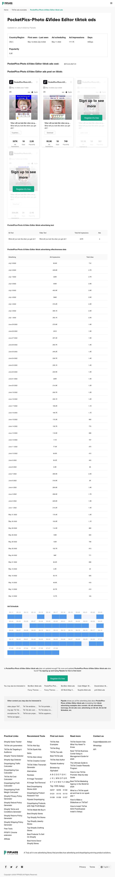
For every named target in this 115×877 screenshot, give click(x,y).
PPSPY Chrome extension (10, 833)
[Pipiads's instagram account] (22, 867)
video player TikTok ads (15, 706)
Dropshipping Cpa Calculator (11, 771)
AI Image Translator (35, 778)
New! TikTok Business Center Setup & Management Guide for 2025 (79, 755)
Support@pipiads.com (102, 741)
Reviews (30, 775)
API (94, 749)
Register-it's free (91, 117)
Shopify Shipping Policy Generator (13, 823)
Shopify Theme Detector (13, 756)
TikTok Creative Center (36, 760)
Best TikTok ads (56, 756)
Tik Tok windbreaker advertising (31, 706)
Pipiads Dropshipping (35, 799)
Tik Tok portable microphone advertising (46, 706)
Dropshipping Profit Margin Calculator (11, 790)
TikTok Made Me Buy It (36, 809)
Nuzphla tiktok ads (84, 690)
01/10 (65, 793)
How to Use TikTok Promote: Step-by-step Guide (79, 775)
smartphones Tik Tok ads (15, 713)
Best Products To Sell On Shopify (35, 835)
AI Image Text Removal (36, 782)
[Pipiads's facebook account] (6, 867)
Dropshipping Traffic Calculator (12, 764)
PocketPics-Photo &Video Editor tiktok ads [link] (46, 10)
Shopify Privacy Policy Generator (13, 797)
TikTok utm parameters (13, 745)
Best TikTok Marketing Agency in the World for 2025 (79, 784)
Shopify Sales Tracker (13, 741)
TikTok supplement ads (46, 713)
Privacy (82, 867)
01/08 (58, 797)
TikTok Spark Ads (34, 749)
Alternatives (31, 771)
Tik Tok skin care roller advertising (31, 710)
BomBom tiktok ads (34, 686)
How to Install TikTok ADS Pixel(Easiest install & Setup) (78, 809)
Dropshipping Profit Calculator (11, 784)
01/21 (52, 793)
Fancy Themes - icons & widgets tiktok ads (36, 690)
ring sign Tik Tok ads (14, 710)
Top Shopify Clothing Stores (35, 829)
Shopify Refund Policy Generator (13, 804)
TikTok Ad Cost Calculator (10, 777)
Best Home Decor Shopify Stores (34, 842)
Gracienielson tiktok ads (102, 686)
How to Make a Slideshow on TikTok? (79, 801)
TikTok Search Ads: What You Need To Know (78, 744)
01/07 (65, 797)
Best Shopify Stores (35, 813)
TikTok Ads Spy (33, 745)
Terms (92, 867)
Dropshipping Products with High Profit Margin (36, 804)
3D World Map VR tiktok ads (69, 690)
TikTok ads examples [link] (19, 10)
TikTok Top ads (56, 752)
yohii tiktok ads (99, 690)
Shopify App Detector (12, 759)
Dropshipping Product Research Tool (35, 794)
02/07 (52, 790)
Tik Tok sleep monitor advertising (46, 710)
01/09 (52, 797)
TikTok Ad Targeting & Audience (13, 750)
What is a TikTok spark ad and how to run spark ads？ (79, 793)
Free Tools (8, 828)
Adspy (29, 741)
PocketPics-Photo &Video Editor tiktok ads (52, 686)
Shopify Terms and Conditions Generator (12, 810)
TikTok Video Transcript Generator (36, 766)
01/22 (65, 790)
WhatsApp (97, 745)
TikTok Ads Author (57, 759)
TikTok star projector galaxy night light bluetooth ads (31, 713)
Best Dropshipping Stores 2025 (34, 787)
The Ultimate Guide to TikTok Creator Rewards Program (80, 765)
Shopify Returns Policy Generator (13, 817)
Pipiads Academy (57, 763)
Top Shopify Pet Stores (36, 817)
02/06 (58, 790)
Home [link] (6, 10)
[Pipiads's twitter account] (11, 867)
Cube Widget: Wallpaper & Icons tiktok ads (86, 686)
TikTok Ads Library (34, 757)
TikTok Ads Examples (54, 743)
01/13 (58, 793)
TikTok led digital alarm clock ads (15, 717)
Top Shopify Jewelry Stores (35, 822)
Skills (29, 753)
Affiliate (7, 839)
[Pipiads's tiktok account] (16, 867)
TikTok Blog (55, 748)
